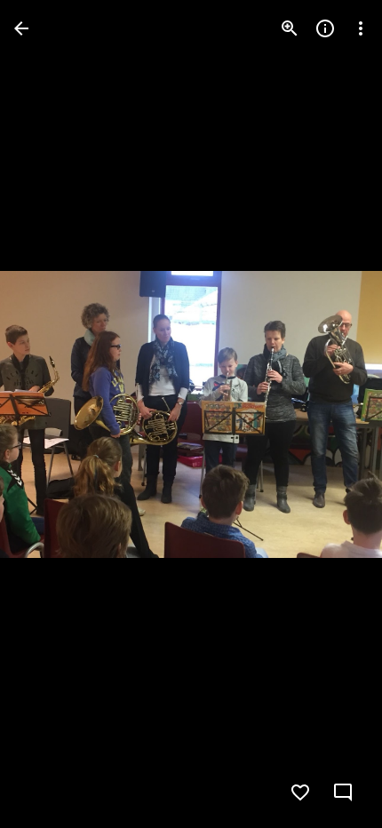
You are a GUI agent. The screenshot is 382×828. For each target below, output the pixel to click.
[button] (50, 414)
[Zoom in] (289, 28)
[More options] (360, 28)
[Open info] (325, 28)
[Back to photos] (21, 28)
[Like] (300, 792)
